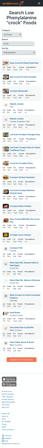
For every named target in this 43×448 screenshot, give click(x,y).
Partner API (6, 413)
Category (6, 30)
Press (4, 419)
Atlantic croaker (17, 104)
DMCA (4, 427)
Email (6, 441)
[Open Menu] (39, 3)
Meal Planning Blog (8, 402)
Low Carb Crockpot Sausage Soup (25, 134)
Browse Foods (7, 391)
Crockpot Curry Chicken (20, 235)
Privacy (4, 424)
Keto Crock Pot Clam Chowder (23, 77)
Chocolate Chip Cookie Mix (22, 327)
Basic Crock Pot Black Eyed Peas (24, 63)
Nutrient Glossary (8, 399)
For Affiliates (6, 421)
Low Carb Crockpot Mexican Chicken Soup (22, 191)
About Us (5, 416)
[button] (12, 34)
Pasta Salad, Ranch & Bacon (22, 342)
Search (5, 39)
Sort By (5, 48)
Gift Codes (5, 405)
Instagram (7, 438)
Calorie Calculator (8, 394)
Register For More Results (21, 359)
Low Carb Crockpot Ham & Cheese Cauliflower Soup (25, 148)
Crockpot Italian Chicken (20, 206)
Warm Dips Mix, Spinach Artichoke (25, 280)
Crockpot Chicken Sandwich (22, 177)
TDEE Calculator (7, 397)
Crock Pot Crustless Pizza (21, 163)
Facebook (7, 436)
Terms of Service (8, 429)
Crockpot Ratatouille (19, 91)
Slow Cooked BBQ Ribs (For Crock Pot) (25, 220)
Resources (5, 407)
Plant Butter (15, 312)
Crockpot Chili (16, 248)
